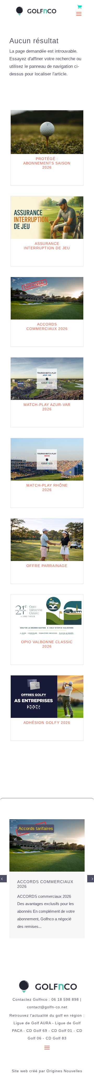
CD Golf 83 (56, 1038)
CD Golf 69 (36, 1030)
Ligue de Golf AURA (32, 1023)
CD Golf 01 (61, 1030)
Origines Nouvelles (64, 1071)
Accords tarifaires (35, 828)
